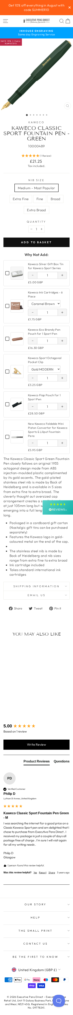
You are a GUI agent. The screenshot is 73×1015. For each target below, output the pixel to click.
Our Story (35, 904)
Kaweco (36, 122)
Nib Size (36, 180)
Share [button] (51, 872)
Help (35, 917)
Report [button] (42, 872)
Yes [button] (35, 872)
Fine (39, 199)
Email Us (37, 595)
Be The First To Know (36, 956)
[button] (36, 155)
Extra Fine (21, 199)
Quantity (36, 221)
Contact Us (35, 943)
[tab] (37, 762)
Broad (55, 199)
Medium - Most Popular (36, 188)
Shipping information (36, 586)
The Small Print (35, 930)
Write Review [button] (36, 744)
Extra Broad (36, 210)
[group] (36, 726)
